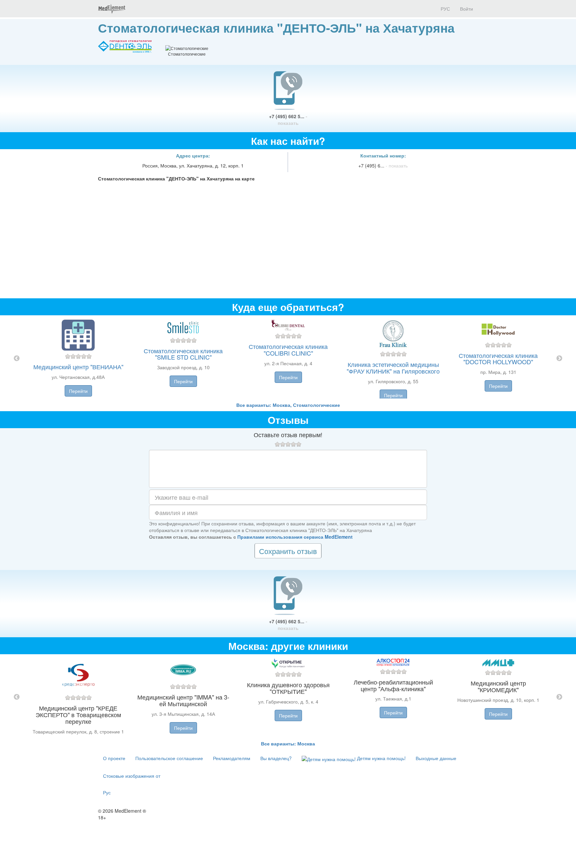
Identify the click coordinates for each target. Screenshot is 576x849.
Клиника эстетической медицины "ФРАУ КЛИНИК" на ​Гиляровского (393, 367)
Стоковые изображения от (131, 775)
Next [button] (559, 358)
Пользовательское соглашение (169, 758)
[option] (288, 358)
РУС (444, 8)
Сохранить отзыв (288, 551)
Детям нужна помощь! (381, 758)
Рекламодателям (231, 758)
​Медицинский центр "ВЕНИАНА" (78, 366)
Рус (107, 792)
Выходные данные (436, 758)
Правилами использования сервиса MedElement (295, 536)
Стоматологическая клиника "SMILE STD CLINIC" (183, 354)
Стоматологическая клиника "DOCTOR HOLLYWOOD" (498, 358)
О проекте (114, 758)
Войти (466, 8)
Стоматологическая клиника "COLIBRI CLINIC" (288, 349)
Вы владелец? (276, 758)
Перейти (78, 391)
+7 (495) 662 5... (288, 119)
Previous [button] (16, 358)
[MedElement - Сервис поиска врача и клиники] (111, 8)
